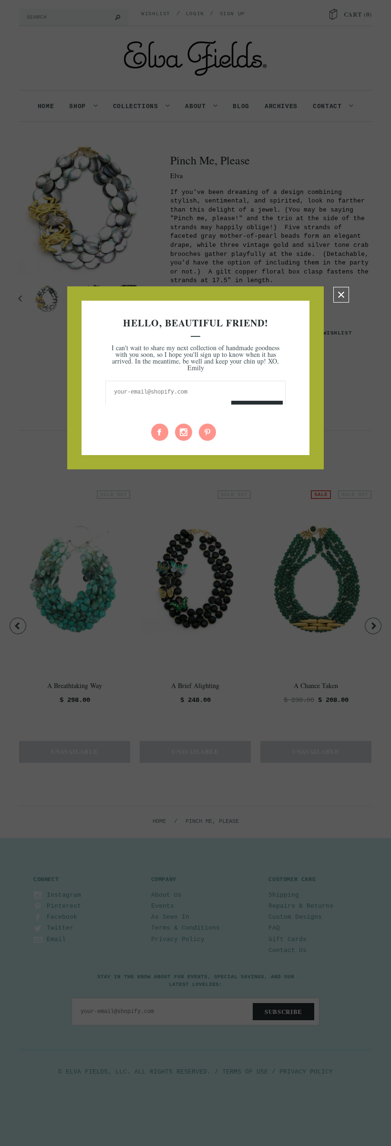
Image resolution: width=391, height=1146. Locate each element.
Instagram (183, 432)
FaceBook (159, 432)
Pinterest (207, 432)
